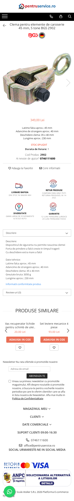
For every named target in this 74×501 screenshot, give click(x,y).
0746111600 (39, 440)
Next (68, 83)
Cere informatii (51, 168)
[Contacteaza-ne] (51, 16)
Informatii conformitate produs (23, 284)
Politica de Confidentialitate (27, 398)
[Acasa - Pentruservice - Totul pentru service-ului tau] (37, 6)
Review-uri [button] (13, 292)
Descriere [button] (11, 233)
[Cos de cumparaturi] (61, 16)
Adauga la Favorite (22, 168)
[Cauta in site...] (69, 16)
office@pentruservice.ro (39, 445)
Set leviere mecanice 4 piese (54, 325)
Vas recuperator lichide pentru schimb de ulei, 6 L (20, 325)
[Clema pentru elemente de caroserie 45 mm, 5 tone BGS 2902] (37, 79)
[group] (37, 79)
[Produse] (5, 17)
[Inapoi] (3, 25)
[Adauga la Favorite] (20, 348)
